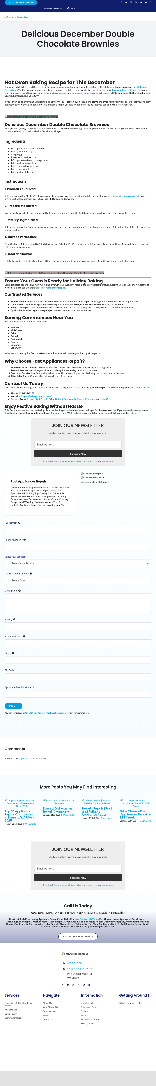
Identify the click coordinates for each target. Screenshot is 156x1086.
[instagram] (131, 2)
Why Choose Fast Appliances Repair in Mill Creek (135, 814)
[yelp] (150, 2)
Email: (8, 619)
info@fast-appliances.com (80, 968)
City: (8, 653)
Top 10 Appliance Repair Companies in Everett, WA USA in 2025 (20, 816)
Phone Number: (14, 539)
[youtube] (141, 2)
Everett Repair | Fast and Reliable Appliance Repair (97, 811)
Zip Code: (10, 670)
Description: (11, 590)
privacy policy (82, 461)
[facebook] (121, 2)
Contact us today (89, 919)
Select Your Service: (15, 556)
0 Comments (30, 824)
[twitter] (126, 2)
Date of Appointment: (17, 573)
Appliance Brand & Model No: (20, 687)
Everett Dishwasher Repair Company (58, 810)
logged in (22, 758)
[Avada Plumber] (17, 17)
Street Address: (13, 636)
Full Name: (11, 522)
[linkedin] (146, 2)
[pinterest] (136, 2)
